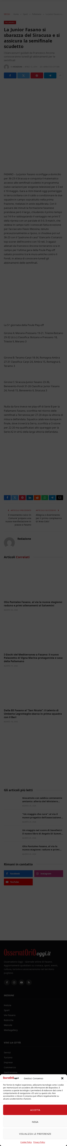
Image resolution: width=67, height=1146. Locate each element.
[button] (62, 1078)
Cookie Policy (26, 1142)
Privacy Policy (39, 1142)
